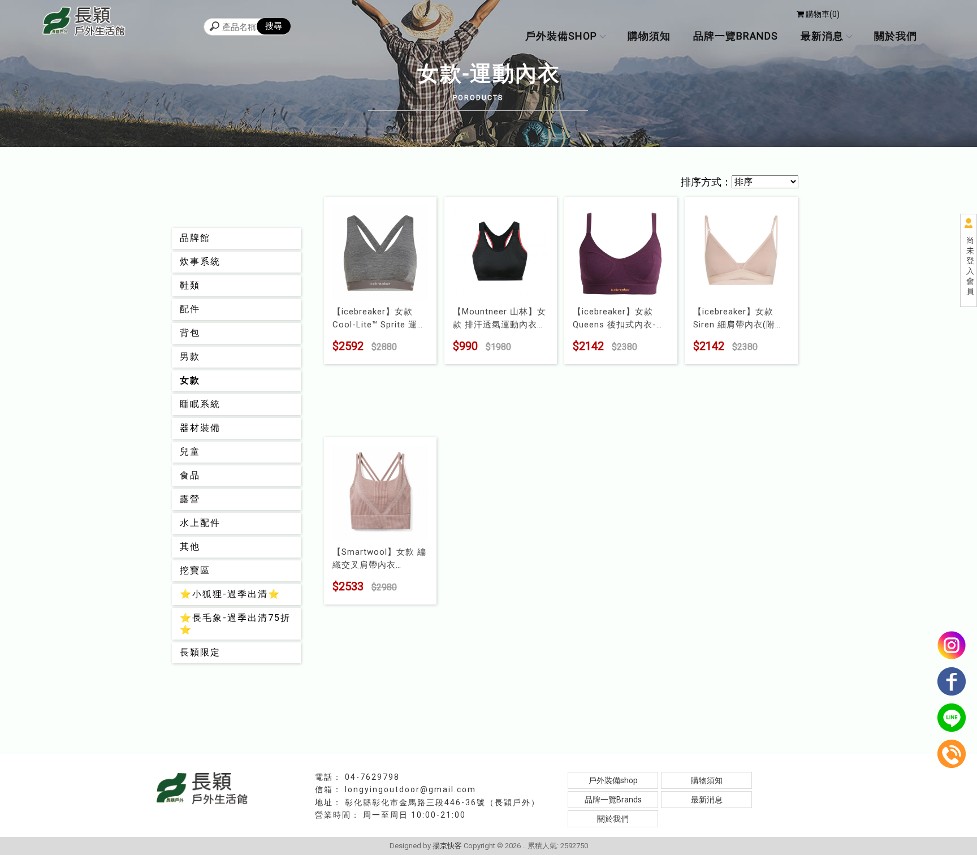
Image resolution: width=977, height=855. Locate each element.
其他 (190, 546)
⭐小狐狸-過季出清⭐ (230, 594)
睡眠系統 (200, 404)
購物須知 (649, 36)
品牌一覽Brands (735, 36)
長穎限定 (200, 652)
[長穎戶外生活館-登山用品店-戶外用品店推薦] (84, 23)
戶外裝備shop (561, 36)
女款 (190, 380)
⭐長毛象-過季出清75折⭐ (235, 623)
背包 (190, 332)
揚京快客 (447, 845)
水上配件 (200, 522)
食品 (190, 475)
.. (524, 845)
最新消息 (822, 36)
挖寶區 (195, 570)
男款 (190, 356)
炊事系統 (200, 261)
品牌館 (195, 237)
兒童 (190, 451)
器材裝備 (200, 427)
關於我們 (895, 36)
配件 (190, 309)
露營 (190, 499)
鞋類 (190, 285)
